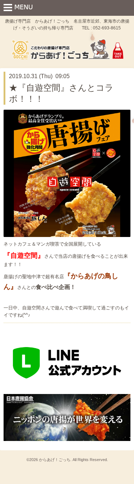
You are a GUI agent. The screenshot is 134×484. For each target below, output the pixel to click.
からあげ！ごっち (54, 459)
